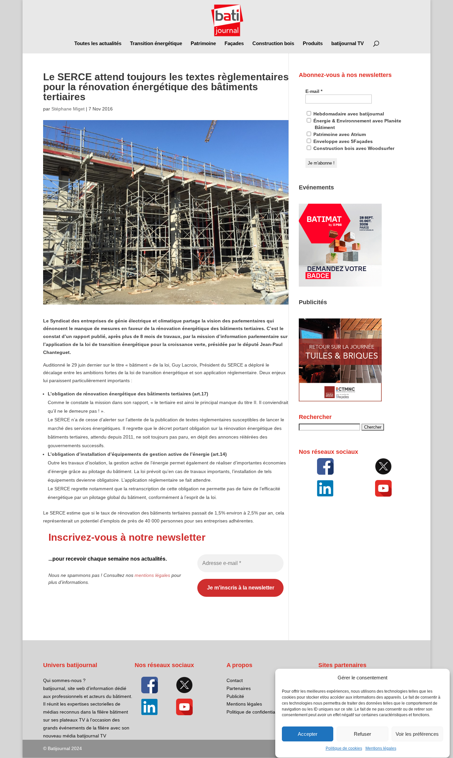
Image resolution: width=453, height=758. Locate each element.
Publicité (235, 696)
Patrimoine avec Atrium (339, 134)
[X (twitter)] (383, 466)
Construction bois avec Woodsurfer (353, 148)
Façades (234, 43)
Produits (313, 43)
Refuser (362, 734)
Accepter (307, 734)
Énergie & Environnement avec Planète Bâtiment (356, 124)
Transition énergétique (156, 43)
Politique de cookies (344, 748)
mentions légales (152, 575)
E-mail (313, 91)
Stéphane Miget (68, 108)
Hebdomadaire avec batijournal (348, 113)
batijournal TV (347, 43)
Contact (235, 680)
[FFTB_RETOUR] (340, 399)
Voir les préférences (417, 734)
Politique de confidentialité (254, 712)
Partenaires (239, 688)
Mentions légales (380, 748)
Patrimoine (203, 43)
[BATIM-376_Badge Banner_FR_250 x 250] (340, 285)
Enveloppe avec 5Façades (342, 141)
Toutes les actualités (97, 43)
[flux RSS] (325, 466)
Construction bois (273, 43)
